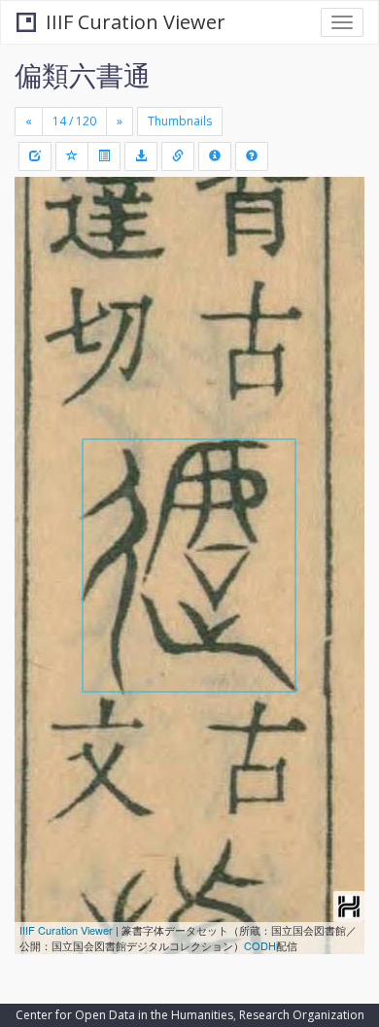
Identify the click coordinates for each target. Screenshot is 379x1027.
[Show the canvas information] (177, 156)
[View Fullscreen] (40, 275)
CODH (260, 945)
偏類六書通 (83, 74)
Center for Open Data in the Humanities (124, 1015)
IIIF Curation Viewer (135, 22)
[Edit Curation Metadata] (35, 156)
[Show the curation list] (104, 156)
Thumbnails (180, 121)
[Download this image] (140, 156)
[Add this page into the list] (71, 156)
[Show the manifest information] (214, 156)
